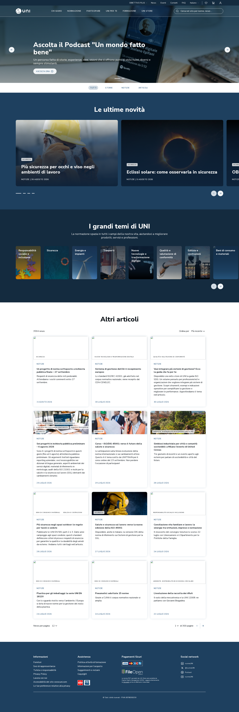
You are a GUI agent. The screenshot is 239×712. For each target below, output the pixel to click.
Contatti (173, 3)
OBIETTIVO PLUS (137, 3)
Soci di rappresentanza (44, 666)
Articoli (143, 87)
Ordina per (184, 331)
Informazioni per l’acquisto (90, 666)
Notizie (126, 87)
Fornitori (37, 662)
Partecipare (93, 11)
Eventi (163, 3)
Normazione (74, 11)
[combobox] (194, 3)
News (153, 3)
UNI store (147, 11)
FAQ (184, 3)
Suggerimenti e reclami (89, 670)
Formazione (129, 11)
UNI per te (111, 11)
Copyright (82, 674)
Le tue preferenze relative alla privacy (51, 685)
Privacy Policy (40, 674)
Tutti (93, 87)
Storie (109, 87)
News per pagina (41, 625)
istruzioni (126, 682)
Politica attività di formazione (92, 662)
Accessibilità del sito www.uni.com (50, 681)
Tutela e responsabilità (44, 670)
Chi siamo (56, 11)
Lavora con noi (40, 678)
